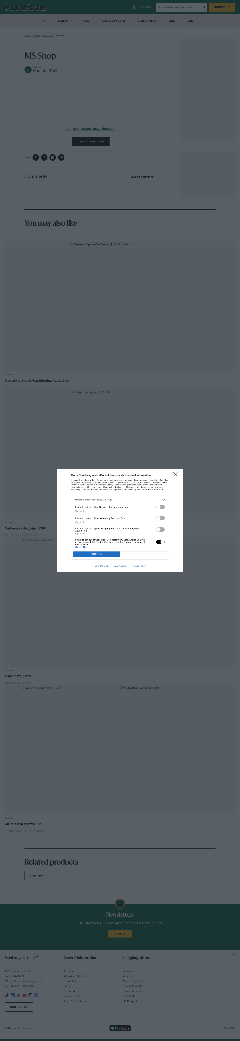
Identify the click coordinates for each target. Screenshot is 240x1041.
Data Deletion (102, 566)
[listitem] (120, 499)
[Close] (176, 475)
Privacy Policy (138, 566)
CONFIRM (96, 554)
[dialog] (120, 520)
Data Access (120, 566)
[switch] (160, 507)
